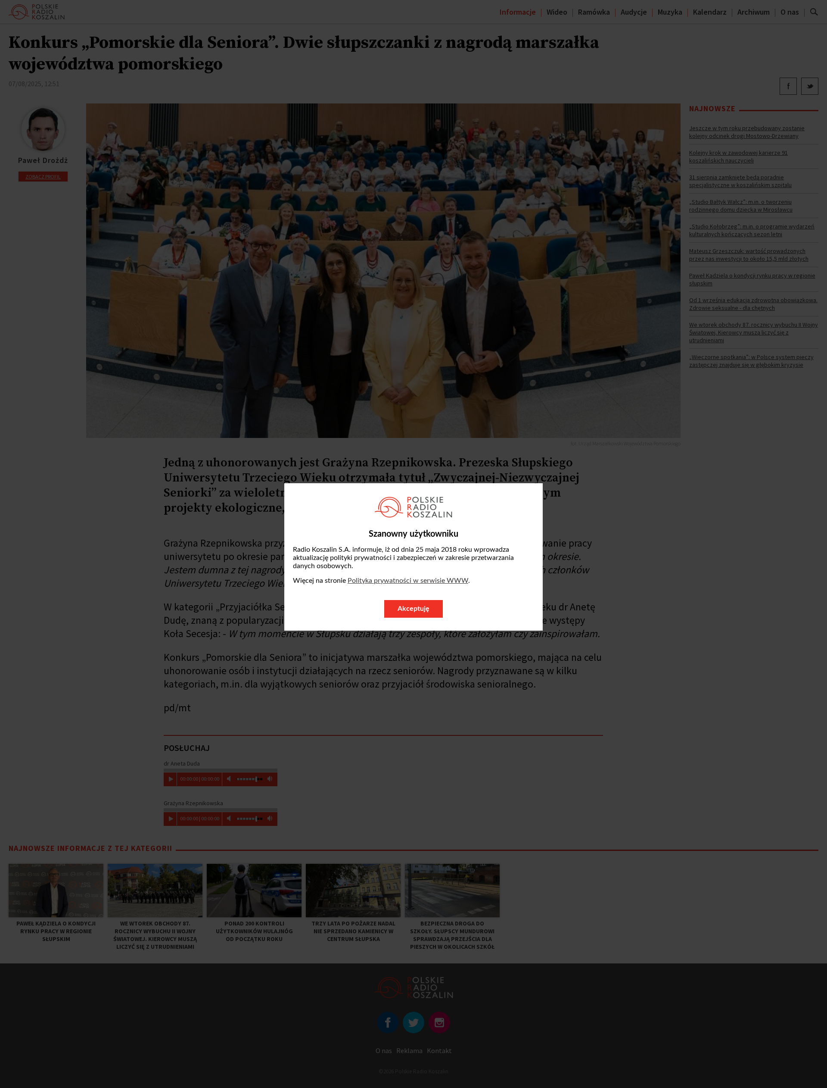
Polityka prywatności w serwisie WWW (408, 580)
